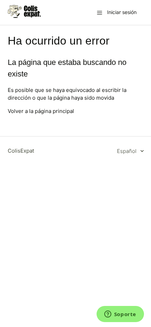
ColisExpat (21, 150)
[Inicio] (24, 16)
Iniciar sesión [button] (122, 12)
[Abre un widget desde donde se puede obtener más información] (120, 314)
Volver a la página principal (41, 111)
